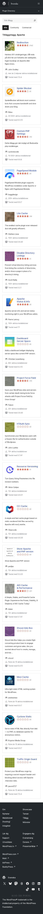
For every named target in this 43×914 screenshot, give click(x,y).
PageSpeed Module (27, 170)
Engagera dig (28, 833)
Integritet (6, 826)
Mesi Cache (23, 677)
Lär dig (5, 833)
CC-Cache (22, 506)
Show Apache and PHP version (25, 550)
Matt (5, 858)
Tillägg (25, 818)
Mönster (26, 822)
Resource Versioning (27, 466)
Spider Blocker (24, 88)
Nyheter (5, 814)
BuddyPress (8, 867)
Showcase (27, 809)
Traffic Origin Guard (27, 759)
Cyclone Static (24, 716)
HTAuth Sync (23, 424)
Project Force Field (26, 378)
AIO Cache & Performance (24, 586)
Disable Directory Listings (26, 254)
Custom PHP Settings (23, 132)
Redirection (22, 42)
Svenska (12, 877)
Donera (27, 842)
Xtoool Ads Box (25, 628)
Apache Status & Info (23, 300)
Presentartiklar (30, 846)
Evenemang (28, 838)
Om (3, 809)
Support (5, 838)
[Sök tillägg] (34, 20)
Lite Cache (22, 213)
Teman (26, 814)
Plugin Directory (8, 11)
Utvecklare (7, 842)
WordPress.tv (9, 846)
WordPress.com (10, 854)
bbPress (7, 862)
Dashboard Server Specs (24, 339)
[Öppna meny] (39, 3)
